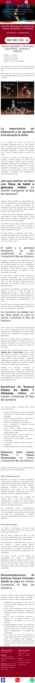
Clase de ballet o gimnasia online (17, 185)
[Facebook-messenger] (3, 680)
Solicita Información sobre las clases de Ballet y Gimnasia (17, 27)
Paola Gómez (18, 352)
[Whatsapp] (32, 680)
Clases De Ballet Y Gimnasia (17, 391)
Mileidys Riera (6, 352)
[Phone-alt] (17, 680)
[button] (26, 2)
